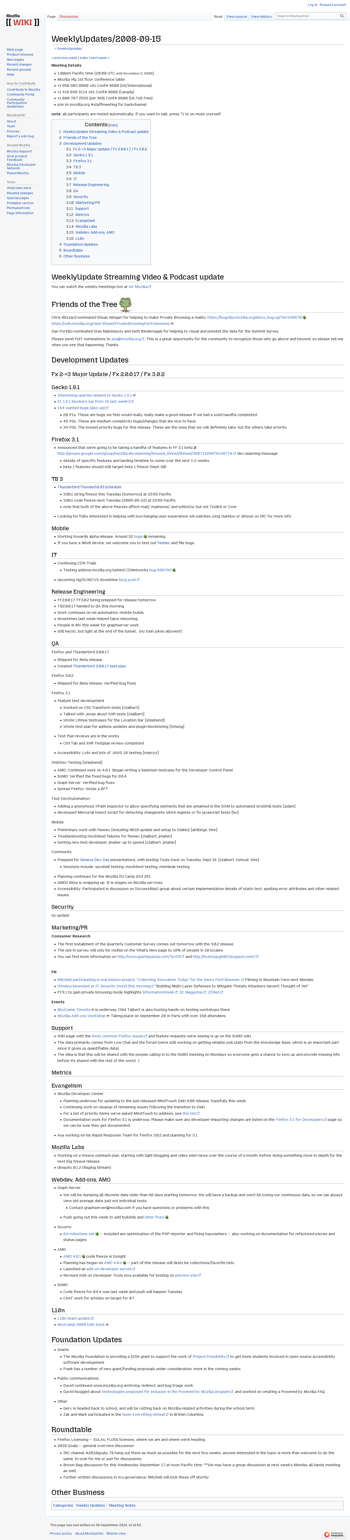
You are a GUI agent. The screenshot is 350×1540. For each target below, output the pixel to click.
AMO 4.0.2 (113, 1262)
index (84, 58)
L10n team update (73, 1318)
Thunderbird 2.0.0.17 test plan (99, 666)
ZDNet (214, 992)
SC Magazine (190, 992)
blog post (127, 579)
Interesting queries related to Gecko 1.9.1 (94, 395)
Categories (63, 1505)
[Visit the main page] (22, 20)
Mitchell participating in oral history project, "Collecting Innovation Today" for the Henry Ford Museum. (148, 979)
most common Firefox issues (118, 1036)
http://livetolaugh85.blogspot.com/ (224, 956)
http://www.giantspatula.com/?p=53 (149, 956)
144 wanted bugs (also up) (81, 408)
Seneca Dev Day (94, 859)
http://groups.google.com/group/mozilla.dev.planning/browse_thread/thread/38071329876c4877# (145, 453)
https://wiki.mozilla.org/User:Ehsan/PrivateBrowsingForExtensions (111, 323)
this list (189, 1113)
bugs (138, 536)
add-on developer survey (109, 1269)
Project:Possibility (209, 1356)
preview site (186, 1275)
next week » (100, 58)
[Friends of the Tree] (125, 304)
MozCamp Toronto (73, 1009)
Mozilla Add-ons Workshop (81, 1016)
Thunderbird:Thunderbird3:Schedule (89, 487)
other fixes (154, 1217)
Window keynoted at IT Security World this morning (103, 986)
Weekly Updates (90, 1505)
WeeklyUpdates (69, 48)
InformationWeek (158, 992)
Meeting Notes (122, 1505)
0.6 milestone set (79, 1234)
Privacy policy (61, 1533)
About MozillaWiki (89, 1533)
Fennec (163, 543)
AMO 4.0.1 (72, 1256)
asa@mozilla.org (126, 339)
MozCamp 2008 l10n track (81, 1324)
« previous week (64, 58)
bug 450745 (160, 570)
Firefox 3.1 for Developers (299, 1119)
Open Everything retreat (143, 1414)
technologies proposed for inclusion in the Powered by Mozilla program (166, 1391)
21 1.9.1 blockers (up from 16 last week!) (93, 401)
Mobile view (116, 1533)
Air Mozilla (138, 286)
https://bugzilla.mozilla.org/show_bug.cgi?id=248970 (255, 317)
